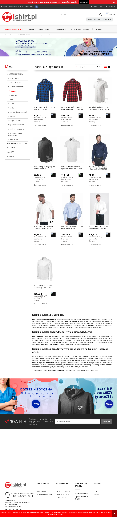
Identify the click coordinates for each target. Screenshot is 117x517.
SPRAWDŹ (84, 2)
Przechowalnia (61, 497)
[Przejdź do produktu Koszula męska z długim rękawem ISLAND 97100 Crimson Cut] (100, 150)
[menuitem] (15, 29)
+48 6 (23, 6)
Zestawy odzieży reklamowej (15, 134)
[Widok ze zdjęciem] (105, 66)
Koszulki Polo (14, 78)
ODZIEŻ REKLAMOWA (15, 74)
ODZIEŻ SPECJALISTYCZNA (17, 143)
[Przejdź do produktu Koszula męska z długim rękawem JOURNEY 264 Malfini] (45, 268)
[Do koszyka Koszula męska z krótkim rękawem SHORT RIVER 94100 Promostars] (53, 234)
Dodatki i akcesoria (16, 129)
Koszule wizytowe (16, 87)
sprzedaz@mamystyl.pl (11, 6)
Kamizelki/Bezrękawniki (18, 112)
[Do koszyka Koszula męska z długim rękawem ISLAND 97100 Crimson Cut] (108, 175)
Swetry (12, 116)
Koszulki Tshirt (15, 82)
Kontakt (96, 494)
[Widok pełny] (109, 66)
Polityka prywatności (45, 494)
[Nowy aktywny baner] (58, 47)
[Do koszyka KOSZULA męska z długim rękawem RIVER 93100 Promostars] (108, 234)
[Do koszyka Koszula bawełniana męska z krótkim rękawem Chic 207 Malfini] (108, 115)
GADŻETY (10, 152)
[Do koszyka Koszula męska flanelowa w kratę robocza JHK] (53, 115)
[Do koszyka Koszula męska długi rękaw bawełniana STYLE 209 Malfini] (53, 175)
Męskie (13, 91)
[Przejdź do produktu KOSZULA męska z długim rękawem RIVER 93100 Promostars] (100, 209)
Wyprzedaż (13, 139)
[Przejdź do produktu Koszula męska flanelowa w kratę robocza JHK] (45, 90)
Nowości (10, 156)
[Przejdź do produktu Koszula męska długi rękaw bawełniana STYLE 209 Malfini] (45, 150)
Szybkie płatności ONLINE (81, 498)
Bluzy (11, 104)
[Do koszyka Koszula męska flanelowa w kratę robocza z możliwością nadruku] (80, 115)
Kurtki (11, 108)
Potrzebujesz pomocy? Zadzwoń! (22, 493)
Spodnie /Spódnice (16, 125)
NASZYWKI (11, 148)
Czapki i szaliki (15, 120)
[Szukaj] (100, 14)
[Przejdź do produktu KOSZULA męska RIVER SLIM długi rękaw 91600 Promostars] (72, 209)
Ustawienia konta (62, 494)
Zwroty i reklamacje (82, 494)
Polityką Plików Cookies (53, 512)
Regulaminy (41, 491)
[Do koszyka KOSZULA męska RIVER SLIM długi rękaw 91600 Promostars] (80, 234)
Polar (11, 99)
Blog (95, 491)
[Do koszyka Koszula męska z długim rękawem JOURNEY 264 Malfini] (53, 294)
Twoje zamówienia (63, 491)
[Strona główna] (19, 17)
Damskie (14, 95)
